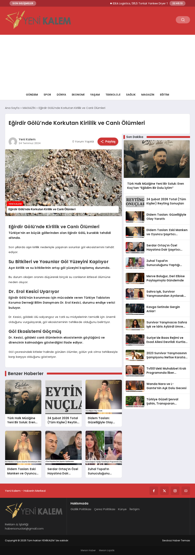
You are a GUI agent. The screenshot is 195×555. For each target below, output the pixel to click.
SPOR (47, 95)
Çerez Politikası (104, 509)
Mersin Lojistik (106, 550)
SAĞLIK (131, 95)
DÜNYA (61, 95)
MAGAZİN (147, 95)
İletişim (134, 509)
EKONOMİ (78, 95)
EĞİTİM (164, 95)
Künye (122, 509)
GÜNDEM (32, 95)
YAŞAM (95, 95)
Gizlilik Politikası (80, 509)
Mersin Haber (88, 550)
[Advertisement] (97, 61)
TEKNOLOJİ (112, 95)
